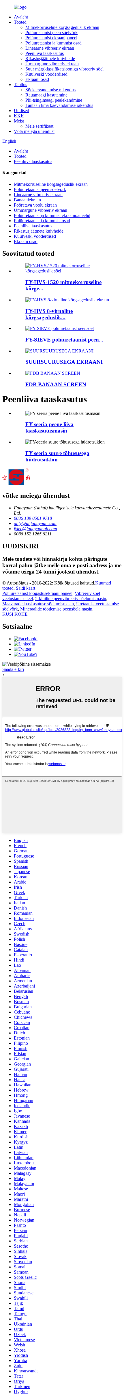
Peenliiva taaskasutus (44, 53)
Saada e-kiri (13, 669)
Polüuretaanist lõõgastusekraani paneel (37, 593)
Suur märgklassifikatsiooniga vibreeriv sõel (64, 68)
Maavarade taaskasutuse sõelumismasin (38, 603)
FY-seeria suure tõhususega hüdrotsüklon (57, 456)
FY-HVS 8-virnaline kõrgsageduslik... (49, 314)
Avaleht (21, 16)
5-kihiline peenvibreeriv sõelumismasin (70, 598)
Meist (19, 120)
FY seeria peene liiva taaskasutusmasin (49, 427)
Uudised (21, 110)
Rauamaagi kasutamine (46, 94)
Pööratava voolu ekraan (35, 205)
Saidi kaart (25, 588)
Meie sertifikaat (39, 126)
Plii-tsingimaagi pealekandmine (53, 100)
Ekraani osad (37, 79)
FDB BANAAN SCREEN (55, 384)
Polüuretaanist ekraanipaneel (51, 37)
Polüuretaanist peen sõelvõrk (51, 32)
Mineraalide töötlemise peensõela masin (56, 608)
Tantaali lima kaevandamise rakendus (59, 105)
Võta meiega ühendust (34, 131)
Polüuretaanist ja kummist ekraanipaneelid (52, 215)
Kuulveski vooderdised (46, 74)
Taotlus (20, 84)
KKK (19, 115)
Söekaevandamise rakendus (50, 89)
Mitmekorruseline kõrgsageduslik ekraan (62, 27)
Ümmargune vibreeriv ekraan (52, 63)
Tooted (20, 22)
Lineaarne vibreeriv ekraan (49, 48)
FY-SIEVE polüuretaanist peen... (64, 340)
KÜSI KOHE (15, 614)
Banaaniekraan (27, 199)
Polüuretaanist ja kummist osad (53, 42)
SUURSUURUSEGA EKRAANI (64, 362)
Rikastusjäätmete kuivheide (50, 58)
